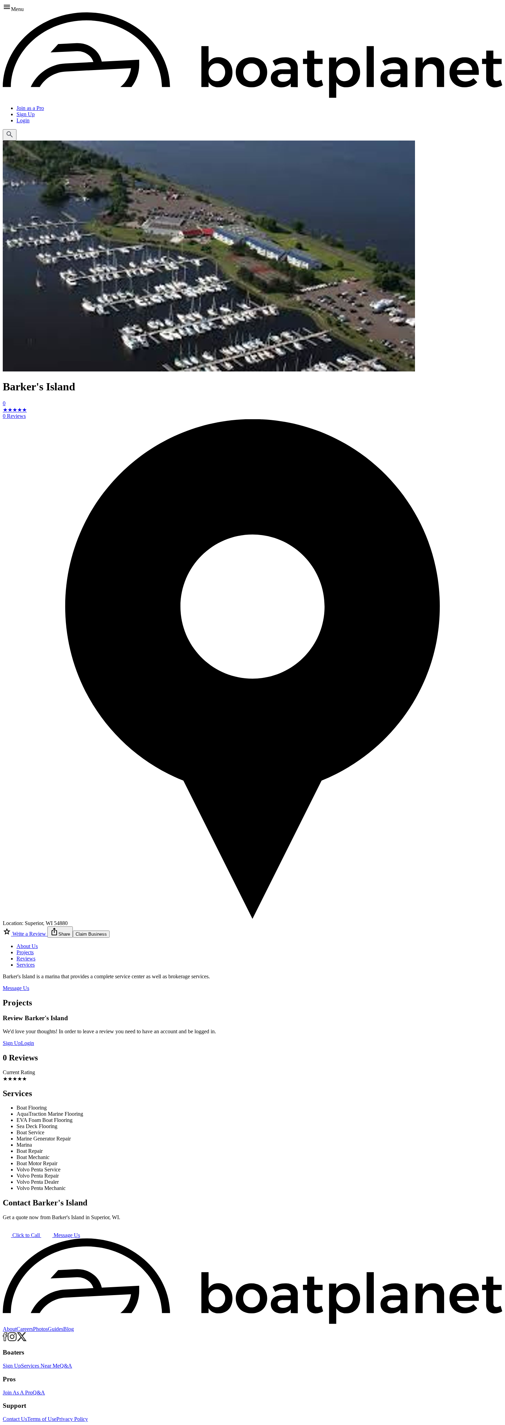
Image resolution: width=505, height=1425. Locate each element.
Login (23, 120)
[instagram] (12, 1339)
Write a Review (29, 934)
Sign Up (25, 114)
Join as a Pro (30, 108)
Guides (55, 1329)
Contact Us (15, 1419)
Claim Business (91, 934)
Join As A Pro (18, 1392)
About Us (27, 946)
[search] (9, 135)
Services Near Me (40, 1366)
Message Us (16, 988)
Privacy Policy (72, 1419)
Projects (25, 952)
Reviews (25, 958)
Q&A (66, 1366)
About (9, 1329)
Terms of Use (41, 1419)
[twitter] (22, 1339)
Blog (68, 1329)
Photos (40, 1329)
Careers (24, 1329)
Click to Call (26, 1235)
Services (25, 965)
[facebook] (5, 1339)
